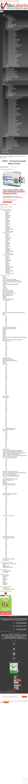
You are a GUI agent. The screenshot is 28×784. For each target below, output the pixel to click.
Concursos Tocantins (12, 63)
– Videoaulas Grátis (9, 17)
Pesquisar (24, 696)
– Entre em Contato (9, 70)
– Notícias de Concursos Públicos (12, 29)
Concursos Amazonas (12, 35)
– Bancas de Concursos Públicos (12, 66)
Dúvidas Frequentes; (23, 618)
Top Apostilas (4, 638)
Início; (1, 618)
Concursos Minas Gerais (13, 46)
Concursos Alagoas (12, 33)
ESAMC (16, 635)
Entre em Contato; (15, 618)
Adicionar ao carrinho (7, 202)
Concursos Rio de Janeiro (13, 56)
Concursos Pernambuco (13, 51)
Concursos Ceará (11, 38)
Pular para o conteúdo (14, 1)
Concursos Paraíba (12, 49)
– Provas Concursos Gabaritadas (12, 65)
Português (10, 20)
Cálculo (9, 22)
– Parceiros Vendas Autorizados (12, 76)
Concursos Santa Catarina (13, 60)
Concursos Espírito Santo (13, 40)
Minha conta (5, 81)
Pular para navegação (4, 1)
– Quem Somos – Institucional (11, 77)
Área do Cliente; (5, 619)
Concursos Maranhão (12, 42)
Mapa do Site (23, 619)
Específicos (10, 26)
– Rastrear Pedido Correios (11, 71)
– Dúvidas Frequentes (10, 68)
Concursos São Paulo (12, 61)
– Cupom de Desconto (10, 72)
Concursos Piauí (11, 52)
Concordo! (6, 702)
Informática (10, 25)
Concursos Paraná (12, 50)
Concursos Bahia (11, 36)
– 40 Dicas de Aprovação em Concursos (14, 28)
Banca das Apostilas (9, 635)
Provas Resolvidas (12, 24)
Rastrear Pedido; (6, 618)
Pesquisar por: (6, 696)
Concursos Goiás (11, 41)
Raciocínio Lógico (12, 19)
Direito (9, 23)
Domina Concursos (12, 638)
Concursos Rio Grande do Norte (15, 54)
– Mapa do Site (8, 79)
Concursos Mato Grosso (13, 44)
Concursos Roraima (12, 58)
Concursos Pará (11, 47)
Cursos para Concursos (8, 156)
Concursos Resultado (22, 638)
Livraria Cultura (4, 634)
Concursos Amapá (12, 34)
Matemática (10, 18)
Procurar (4, 695)
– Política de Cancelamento (11, 74)
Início (4, 14)
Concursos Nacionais (12, 30)
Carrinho (5, 698)
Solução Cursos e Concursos (15, 634)
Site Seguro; (11, 619)
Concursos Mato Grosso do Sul (15, 45)
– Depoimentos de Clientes (11, 73)
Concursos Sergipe (12, 62)
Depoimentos (17, 619)
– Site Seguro (8, 78)
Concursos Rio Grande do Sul (14, 55)
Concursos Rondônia (12, 57)
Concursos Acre (11, 31)
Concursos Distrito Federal (14, 39)
